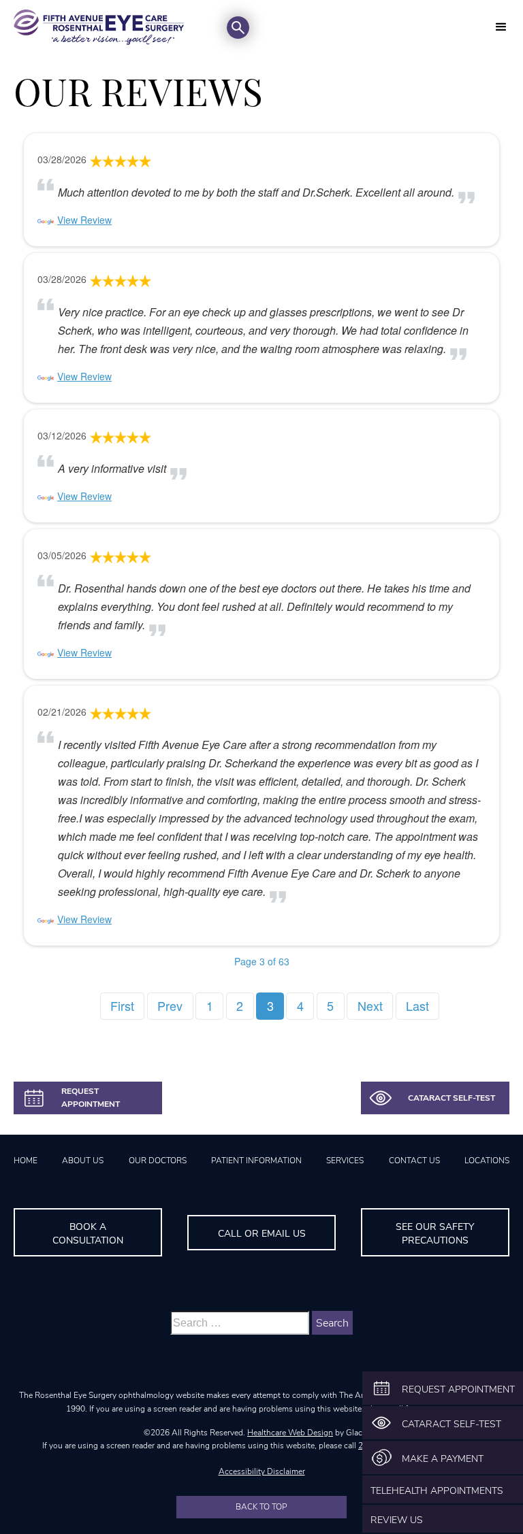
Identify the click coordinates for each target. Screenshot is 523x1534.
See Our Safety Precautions (435, 1233)
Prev (170, 1005)
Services (345, 1160)
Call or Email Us (262, 1233)
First (122, 1005)
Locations (486, 1160)
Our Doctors (158, 1160)
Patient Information (256, 1160)
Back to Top (261, 1506)
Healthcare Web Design (290, 1432)
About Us (83, 1160)
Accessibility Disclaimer (262, 1471)
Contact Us (414, 1160)
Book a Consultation (87, 1233)
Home (25, 1160)
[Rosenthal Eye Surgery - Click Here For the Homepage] (99, 27)
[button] (501, 27)
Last (417, 1005)
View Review (84, 220)
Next (370, 1005)
